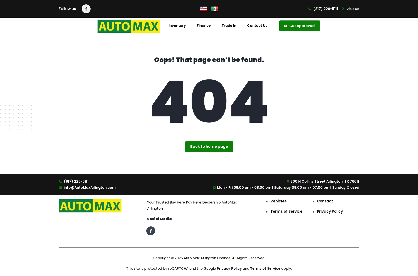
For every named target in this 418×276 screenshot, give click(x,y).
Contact (325, 201)
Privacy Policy (330, 211)
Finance (204, 25)
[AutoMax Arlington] (129, 25)
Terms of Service (286, 211)
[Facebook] (86, 8)
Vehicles (278, 201)
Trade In (229, 25)
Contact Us (257, 25)
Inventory (177, 25)
